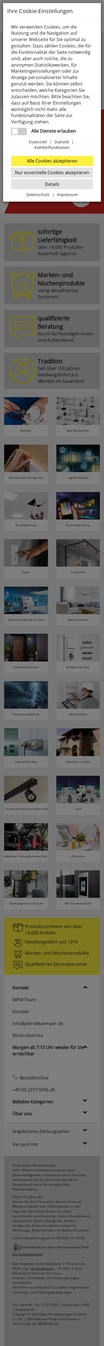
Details (52, 184)
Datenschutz (38, 194)
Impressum (67, 194)
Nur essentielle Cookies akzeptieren (52, 172)
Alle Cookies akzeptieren (52, 161)
